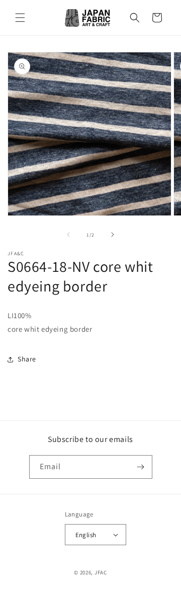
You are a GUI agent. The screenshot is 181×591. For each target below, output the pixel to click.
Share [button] (27, 358)
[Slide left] (68, 235)
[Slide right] (113, 235)
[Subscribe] (141, 467)
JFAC (101, 572)
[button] (20, 18)
